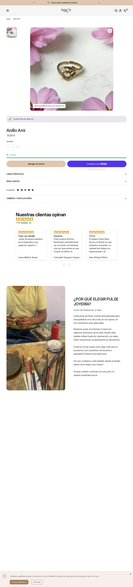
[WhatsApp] (29, 190)
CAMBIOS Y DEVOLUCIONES (19, 198)
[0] (124, 10)
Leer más (95, 576)
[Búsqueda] (116, 10)
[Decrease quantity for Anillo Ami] (9, 147)
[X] (21, 190)
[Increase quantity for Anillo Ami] (17, 147)
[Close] (130, 574)
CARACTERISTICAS (15, 174)
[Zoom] (110, 31)
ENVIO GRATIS (12, 181)
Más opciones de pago (97, 169)
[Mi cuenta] (120, 10)
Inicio (8, 19)
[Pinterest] (25, 190)
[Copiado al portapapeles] (32, 190)
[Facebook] (18, 190)
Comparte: (10, 190)
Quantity (9, 141)
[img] (68, 219)
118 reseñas (22, 222)
